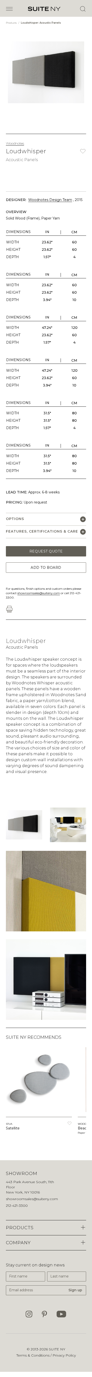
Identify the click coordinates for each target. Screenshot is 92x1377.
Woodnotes (15, 143)
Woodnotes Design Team (50, 200)
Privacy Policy (64, 1355)
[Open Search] (82, 8)
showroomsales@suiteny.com (38, 593)
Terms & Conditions (33, 1355)
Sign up (75, 1290)
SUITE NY (57, 1349)
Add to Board (46, 567)
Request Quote (46, 551)
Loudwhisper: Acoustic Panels (41, 22)
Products (11, 22)
